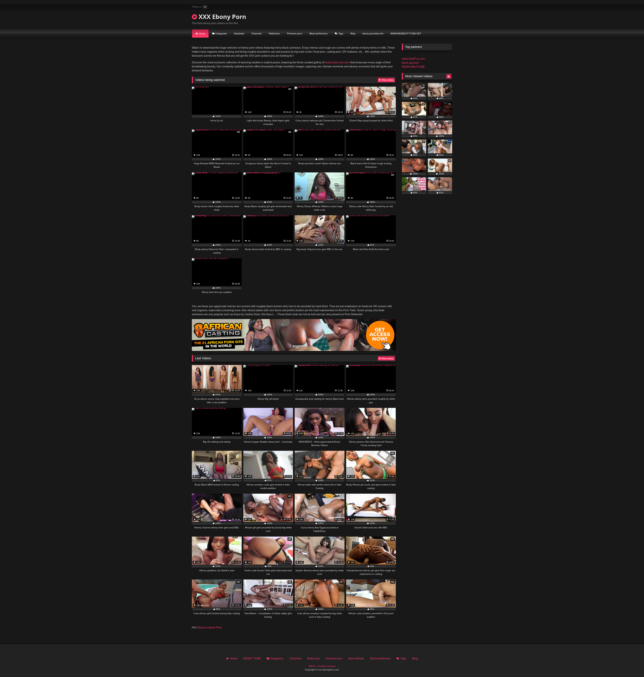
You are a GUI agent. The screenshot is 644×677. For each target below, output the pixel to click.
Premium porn (294, 33)
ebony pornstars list (372, 33)
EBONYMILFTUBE (413, 66)
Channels (257, 33)
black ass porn (410, 62)
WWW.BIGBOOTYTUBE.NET (405, 33)
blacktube (239, 33)
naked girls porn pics (337, 62)
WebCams (274, 33)
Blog (353, 33)
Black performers (318, 33)
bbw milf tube (356, 658)
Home (202, 33)
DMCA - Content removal (322, 666)
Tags (340, 33)
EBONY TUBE (252, 658)
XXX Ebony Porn (221, 17)
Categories (221, 33)
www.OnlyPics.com (413, 58)
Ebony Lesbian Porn (209, 627)
